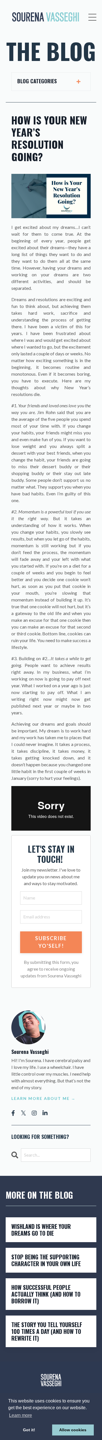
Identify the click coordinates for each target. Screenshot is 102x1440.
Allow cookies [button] (72, 1430)
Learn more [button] (20, 1415)
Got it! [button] (29, 1430)
